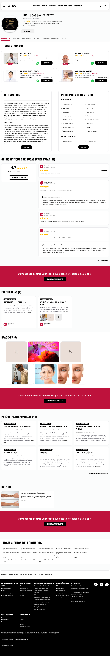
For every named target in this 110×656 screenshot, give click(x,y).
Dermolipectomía (68, 131)
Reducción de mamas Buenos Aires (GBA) (82, 556)
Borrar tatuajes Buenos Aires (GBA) (46, 552)
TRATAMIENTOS (36, 6)
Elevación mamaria (60, 588)
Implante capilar (67, 119)
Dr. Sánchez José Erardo (7, 595)
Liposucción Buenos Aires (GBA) (64, 548)
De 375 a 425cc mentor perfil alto (53, 426)
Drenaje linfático (91, 141)
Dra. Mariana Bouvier (83, 71)
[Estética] (12, 6)
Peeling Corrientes (38, 607)
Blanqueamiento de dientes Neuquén (43, 602)
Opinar (60, 21)
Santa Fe (22, 595)
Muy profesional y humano (15, 302)
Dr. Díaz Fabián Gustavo (7, 593)
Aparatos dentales (60, 598)
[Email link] (107, 584)
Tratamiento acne (11, 452)
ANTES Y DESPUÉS (78, 6)
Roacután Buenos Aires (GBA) (41, 588)
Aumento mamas (91, 104)
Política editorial (52, 642)
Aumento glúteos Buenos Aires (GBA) (10, 560)
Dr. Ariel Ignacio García (29, 71)
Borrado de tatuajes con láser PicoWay (33, 493)
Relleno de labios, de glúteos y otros (53, 303)
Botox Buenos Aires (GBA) (80, 552)
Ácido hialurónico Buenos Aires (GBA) (63, 553)
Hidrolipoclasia (60, 593)
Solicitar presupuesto (55, 279)
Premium (22, 619)
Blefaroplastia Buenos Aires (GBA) (11, 552)
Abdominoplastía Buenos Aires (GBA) (10, 549)
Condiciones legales (42, 642)
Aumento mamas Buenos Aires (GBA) (28, 549)
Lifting (88, 127)
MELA (57, 585)
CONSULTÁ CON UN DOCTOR (65, 6)
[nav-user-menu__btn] (105, 6)
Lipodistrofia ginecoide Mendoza (42, 599)
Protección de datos (6, 642)
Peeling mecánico (60, 590)
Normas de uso (16, 642)
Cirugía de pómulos (92, 131)
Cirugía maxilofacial (68, 127)
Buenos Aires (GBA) (24, 588)
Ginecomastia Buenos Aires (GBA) (46, 556)
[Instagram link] (96, 585)
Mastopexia (90, 123)
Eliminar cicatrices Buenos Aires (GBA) (28, 556)
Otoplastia (66, 112)
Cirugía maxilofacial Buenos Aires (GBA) (46, 560)
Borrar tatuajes (67, 141)
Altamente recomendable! (77, 599)
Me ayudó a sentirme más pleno (78, 601)
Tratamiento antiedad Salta (40, 604)
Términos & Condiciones (7, 645)
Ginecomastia (67, 116)
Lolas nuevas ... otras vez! (77, 596)
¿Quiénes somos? (5, 617)
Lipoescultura (90, 116)
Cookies (23, 642)
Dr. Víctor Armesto (82, 53)
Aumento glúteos (68, 123)
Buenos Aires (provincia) (26, 590)
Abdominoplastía (68, 104)
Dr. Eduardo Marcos (6, 588)
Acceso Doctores (24, 617)
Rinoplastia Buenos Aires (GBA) (45, 548)
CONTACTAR (28, 31)
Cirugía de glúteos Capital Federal (42, 585)
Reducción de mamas (93, 119)
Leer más (28, 312)
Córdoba (22, 593)
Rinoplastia (66, 108)
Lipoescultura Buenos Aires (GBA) (29, 552)
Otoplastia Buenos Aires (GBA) (81, 548)
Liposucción (90, 108)
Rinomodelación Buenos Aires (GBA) (10, 556)
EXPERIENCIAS (52, 6)
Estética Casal (25, 53)
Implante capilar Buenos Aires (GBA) (63, 556)
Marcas (22, 621)
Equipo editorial (5, 619)
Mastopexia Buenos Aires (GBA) (28, 559)
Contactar (46, 63)
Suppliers (22, 624)
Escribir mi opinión (19, 177)
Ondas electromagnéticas (62, 595)
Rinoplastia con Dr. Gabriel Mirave (79, 585)
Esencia (3, 590)
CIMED (3, 585)
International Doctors (25, 626)
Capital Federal (23, 585)
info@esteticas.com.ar (22, 639)
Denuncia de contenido (7, 621)
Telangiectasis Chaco (39, 609)
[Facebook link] (101, 585)
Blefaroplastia (90, 112)
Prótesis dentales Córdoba (40, 594)
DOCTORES (44, 6)
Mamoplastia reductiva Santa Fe (42, 597)
